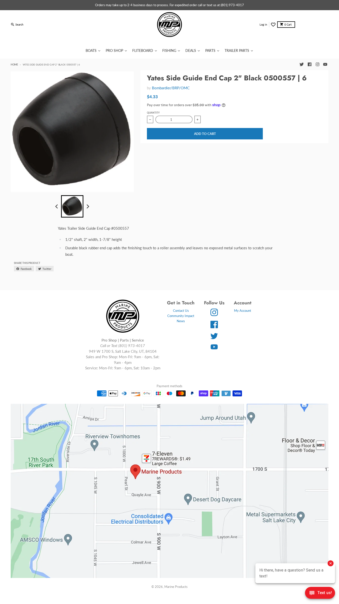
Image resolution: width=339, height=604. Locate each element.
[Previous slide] (57, 206)
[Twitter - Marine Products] (302, 64)
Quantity (153, 112)
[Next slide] (87, 206)
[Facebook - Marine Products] (309, 64)
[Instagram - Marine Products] (317, 64)
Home (14, 64)
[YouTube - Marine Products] (325, 64)
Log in (263, 24)
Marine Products (176, 587)
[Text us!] (320, 593)
